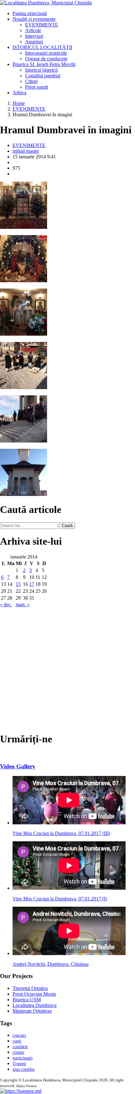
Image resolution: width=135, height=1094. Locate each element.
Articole (33, 30)
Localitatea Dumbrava (35, 1005)
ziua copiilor (24, 1069)
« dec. (6, 604)
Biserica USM (27, 999)
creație (18, 1052)
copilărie (20, 1046)
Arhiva (19, 92)
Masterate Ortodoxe (32, 1011)
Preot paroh (36, 87)
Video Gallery (17, 766)
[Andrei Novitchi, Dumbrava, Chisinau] (69, 953)
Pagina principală (30, 13)
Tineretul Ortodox (30, 988)
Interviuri (34, 36)
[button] (20, 1091)
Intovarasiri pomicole (46, 53)
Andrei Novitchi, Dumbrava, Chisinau (51, 964)
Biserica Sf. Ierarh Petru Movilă (44, 64)
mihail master (26, 151)
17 (31, 584)
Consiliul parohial (42, 75)
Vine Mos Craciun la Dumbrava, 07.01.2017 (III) (61, 833)
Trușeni (19, 1063)
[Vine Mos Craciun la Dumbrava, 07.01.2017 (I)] (69, 888)
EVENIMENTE (41, 24)
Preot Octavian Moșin (34, 994)
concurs (19, 1035)
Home (19, 103)
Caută (67, 525)
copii (17, 1041)
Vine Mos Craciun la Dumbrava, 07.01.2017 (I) (60, 898)
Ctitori (31, 81)
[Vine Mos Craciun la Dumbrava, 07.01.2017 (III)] (69, 822)
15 (18, 584)
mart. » (23, 604)
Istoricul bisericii (41, 70)
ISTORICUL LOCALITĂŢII (42, 47)
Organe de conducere (46, 58)
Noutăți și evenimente (34, 19)
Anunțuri (34, 41)
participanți (23, 1058)
